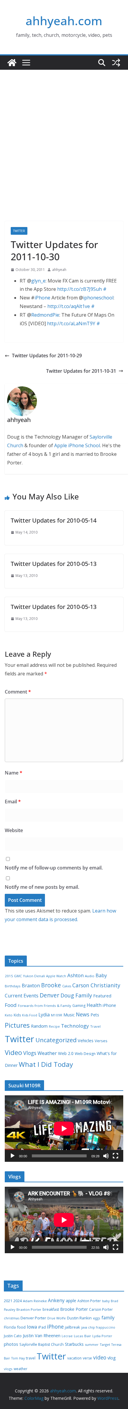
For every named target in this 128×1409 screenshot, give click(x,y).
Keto (9, 1015)
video (99, 1357)
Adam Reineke (35, 1301)
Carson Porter (101, 1309)
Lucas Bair (82, 1336)
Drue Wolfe (56, 1318)
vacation (74, 1358)
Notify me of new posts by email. (42, 887)
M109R (56, 1015)
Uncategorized (56, 1040)
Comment (18, 691)
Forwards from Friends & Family (44, 1005)
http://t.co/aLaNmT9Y (71, 323)
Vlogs (29, 1052)
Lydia (44, 1014)
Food (11, 1005)
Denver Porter (33, 1318)
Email (13, 801)
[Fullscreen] (115, 1156)
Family (83, 995)
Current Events (21, 995)
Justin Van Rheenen (41, 1335)
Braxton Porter (28, 1309)
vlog (111, 1358)
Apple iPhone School (77, 445)
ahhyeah (59, 269)
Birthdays (13, 986)
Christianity (105, 985)
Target (105, 1344)
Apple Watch (56, 976)
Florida (10, 1327)
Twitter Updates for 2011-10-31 (81, 371)
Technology (75, 1025)
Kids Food (29, 1015)
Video (13, 1052)
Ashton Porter (89, 1300)
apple (71, 1300)
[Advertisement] (64, 154)
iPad (42, 1327)
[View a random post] (116, 62)
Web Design (85, 1053)
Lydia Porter (102, 1336)
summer (92, 1344)
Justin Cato (13, 1335)
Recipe (54, 1026)
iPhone (42, 297)
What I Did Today (46, 1064)
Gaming (78, 1005)
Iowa (32, 1327)
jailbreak (72, 1327)
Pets (94, 1015)
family (108, 1318)
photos (11, 1344)
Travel (95, 1026)
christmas (11, 1318)
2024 (17, 1300)
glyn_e (38, 280)
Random (39, 1026)
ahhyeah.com (64, 20)
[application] (64, 1128)
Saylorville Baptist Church (41, 1344)
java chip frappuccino (98, 1327)
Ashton (75, 975)
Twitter (19, 231)
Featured (102, 996)
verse (87, 1358)
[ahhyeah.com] (12, 62)
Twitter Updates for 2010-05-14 (53, 520)
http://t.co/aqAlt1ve (68, 306)
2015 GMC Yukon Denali (25, 976)
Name (13, 772)
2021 (8, 1300)
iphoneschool (98, 297)
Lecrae (67, 1336)
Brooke (51, 985)
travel (30, 1358)
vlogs (8, 1369)
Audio (89, 976)
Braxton (31, 985)
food (21, 1327)
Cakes (66, 986)
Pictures (17, 1025)
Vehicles (85, 1040)
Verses (101, 1040)
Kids (17, 1015)
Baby (101, 975)
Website (14, 830)
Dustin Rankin (79, 1318)
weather (20, 1368)
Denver (49, 995)
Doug (67, 995)
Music (69, 1015)
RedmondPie (45, 315)
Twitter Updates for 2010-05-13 (53, 564)
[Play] (12, 1156)
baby (106, 1301)
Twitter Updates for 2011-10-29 (47, 355)
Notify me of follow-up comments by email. (54, 867)
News (82, 1014)
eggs (96, 1318)
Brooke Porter (74, 1309)
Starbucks (74, 1344)
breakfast (51, 1309)
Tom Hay (18, 1358)
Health (94, 1005)
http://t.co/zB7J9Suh (79, 289)
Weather (47, 1053)
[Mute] (106, 1156)
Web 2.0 (66, 1053)
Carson (80, 985)
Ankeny (56, 1300)
